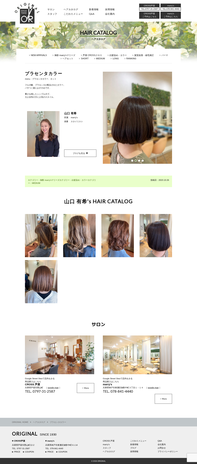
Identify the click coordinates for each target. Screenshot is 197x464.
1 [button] (132, 161)
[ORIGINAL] (27, 14)
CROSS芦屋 (19, 441)
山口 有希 (70, 113)
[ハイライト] (41, 237)
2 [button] (136, 161)
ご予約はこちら (171, 16)
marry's (74, 117)
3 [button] (139, 161)
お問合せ (162, 448)
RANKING (131, 58)
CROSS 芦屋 (109, 441)
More (86, 388)
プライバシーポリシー (168, 451)
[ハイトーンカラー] (79, 237)
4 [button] (143, 161)
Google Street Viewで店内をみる (40, 378)
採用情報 (110, 9)
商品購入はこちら (33, 381)
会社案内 (110, 13)
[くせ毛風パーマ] (117, 237)
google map (53, 387)
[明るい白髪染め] (41, 283)
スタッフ (52, 13)
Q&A (91, 13)
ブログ (133, 448)
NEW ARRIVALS (39, 55)
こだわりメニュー (138, 441)
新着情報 (134, 444)
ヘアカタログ (71, 9)
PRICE (17, 452)
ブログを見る (79, 153)
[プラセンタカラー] (156, 237)
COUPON (29, 452)
